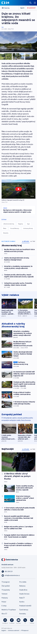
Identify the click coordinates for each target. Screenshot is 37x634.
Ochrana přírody (28, 228)
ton (3, 27)
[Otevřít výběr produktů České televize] (35, 2)
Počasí (4, 602)
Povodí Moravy (14, 228)
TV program (6, 582)
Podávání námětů (25, 606)
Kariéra (21, 602)
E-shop (4, 606)
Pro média (22, 582)
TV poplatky (6, 590)
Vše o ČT (4, 614)
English (4, 630)
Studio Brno (23, 590)
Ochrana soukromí (13, 630)
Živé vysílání (6, 586)
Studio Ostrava (24, 594)
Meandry (5, 233)
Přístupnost (24, 630)
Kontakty (22, 614)
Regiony (20, 224)
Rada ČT (22, 598)
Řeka (4, 228)
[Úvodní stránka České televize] (10, 559)
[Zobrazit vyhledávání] (30, 2)
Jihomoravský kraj (8, 224)
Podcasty (5, 598)
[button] (18, 189)
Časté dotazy (23, 610)
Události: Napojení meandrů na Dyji (12, 200)
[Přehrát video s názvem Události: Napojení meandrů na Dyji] (18, 189)
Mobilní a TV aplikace (9, 610)
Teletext (4, 594)
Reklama (22, 586)
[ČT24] (5, 3)
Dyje (28, 224)
